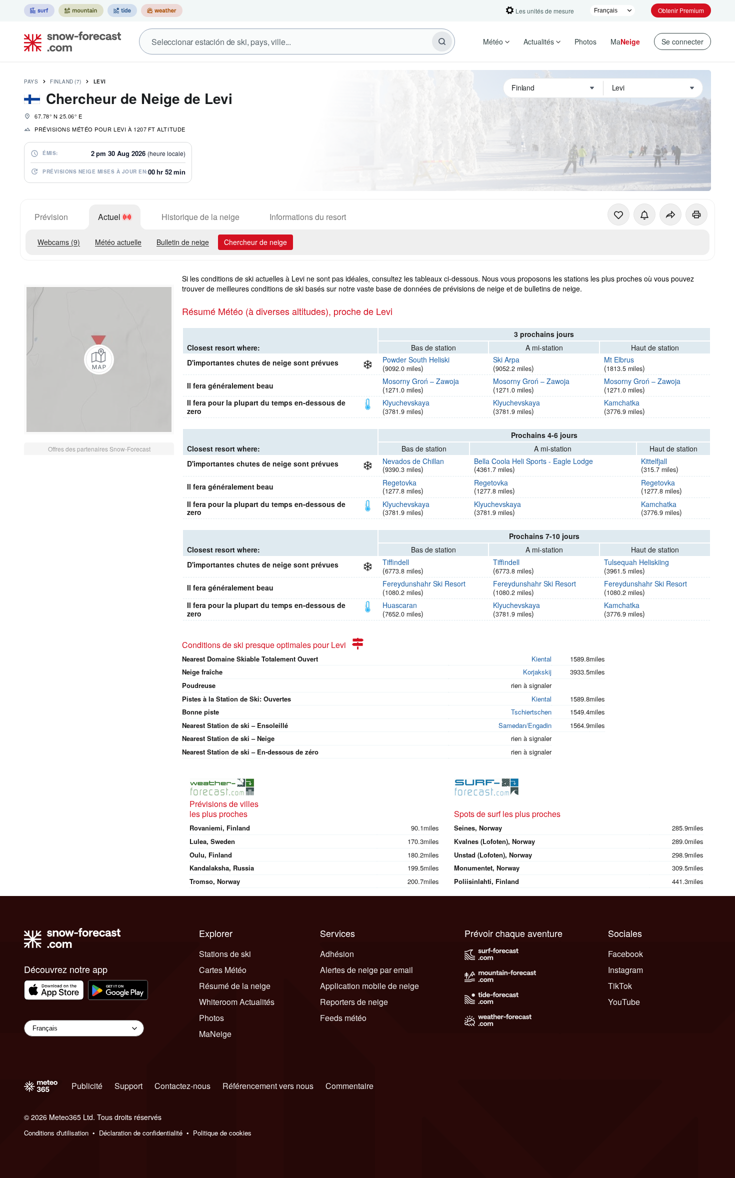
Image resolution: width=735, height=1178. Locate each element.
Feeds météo (343, 1018)
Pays (31, 81)
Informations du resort (308, 216)
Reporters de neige (354, 1002)
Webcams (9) (59, 242)
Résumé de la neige (234, 986)
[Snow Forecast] (69, 42)
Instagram (625, 970)
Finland (66, 81)
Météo (493, 41)
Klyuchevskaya (406, 403)
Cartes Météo (222, 970)
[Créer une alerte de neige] (645, 215)
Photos (585, 41)
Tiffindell (395, 562)
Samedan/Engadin (525, 725)
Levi (100, 81)
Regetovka (399, 483)
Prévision (51, 216)
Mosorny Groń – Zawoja (420, 381)
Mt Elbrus (619, 359)
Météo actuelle (118, 242)
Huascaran (399, 605)
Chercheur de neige (255, 242)
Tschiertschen (531, 711)
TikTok (620, 986)
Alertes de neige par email (366, 970)
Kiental (542, 659)
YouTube (624, 1002)
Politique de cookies (222, 1133)
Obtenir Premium (681, 10)
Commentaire (350, 1086)
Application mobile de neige (369, 986)
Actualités (539, 41)
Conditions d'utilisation (56, 1133)
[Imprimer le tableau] (697, 215)
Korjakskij (537, 671)
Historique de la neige (201, 216)
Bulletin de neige (182, 242)
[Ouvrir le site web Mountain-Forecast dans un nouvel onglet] (81, 10)
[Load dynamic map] (99, 359)
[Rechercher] (442, 42)
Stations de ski (225, 954)
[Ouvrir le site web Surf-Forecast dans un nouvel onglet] (39, 10)
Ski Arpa (506, 359)
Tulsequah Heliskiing (636, 562)
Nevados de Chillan (413, 461)
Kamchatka (622, 403)
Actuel (109, 216)
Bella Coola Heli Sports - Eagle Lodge (533, 461)
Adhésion (337, 954)
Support (128, 1086)
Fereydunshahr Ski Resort (424, 583)
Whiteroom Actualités (236, 1002)
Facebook (625, 954)
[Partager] (671, 215)
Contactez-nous (182, 1086)
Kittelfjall (654, 461)
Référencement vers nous (268, 1086)
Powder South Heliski (416, 359)
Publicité (87, 1086)
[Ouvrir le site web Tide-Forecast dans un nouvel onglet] (122, 10)
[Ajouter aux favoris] (619, 215)
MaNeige (215, 1034)
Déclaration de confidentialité (140, 1133)
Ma (625, 41)
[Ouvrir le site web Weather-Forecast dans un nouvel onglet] (161, 10)
